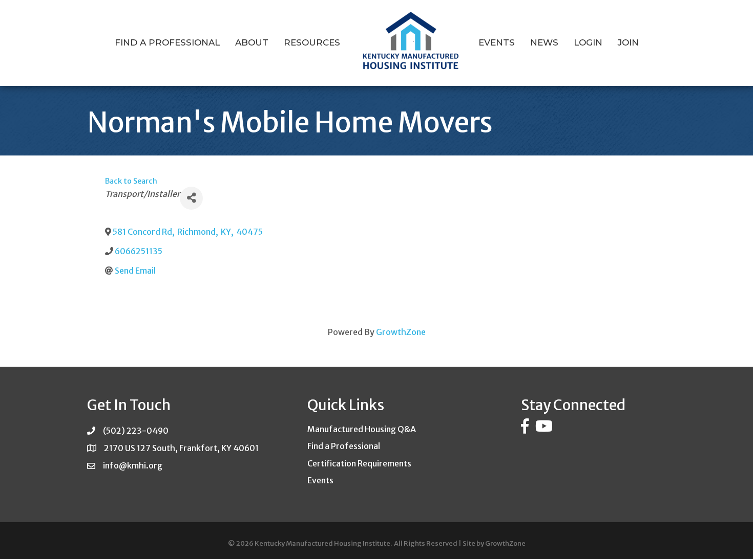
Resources (312, 42)
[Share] (191, 198)
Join (628, 42)
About (251, 42)
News (544, 42)
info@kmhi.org (132, 465)
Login (588, 42)
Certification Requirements (359, 463)
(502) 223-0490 (136, 431)
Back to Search (131, 181)
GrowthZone (401, 332)
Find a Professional (167, 42)
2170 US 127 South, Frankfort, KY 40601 (181, 448)
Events (496, 42)
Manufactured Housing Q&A (361, 429)
